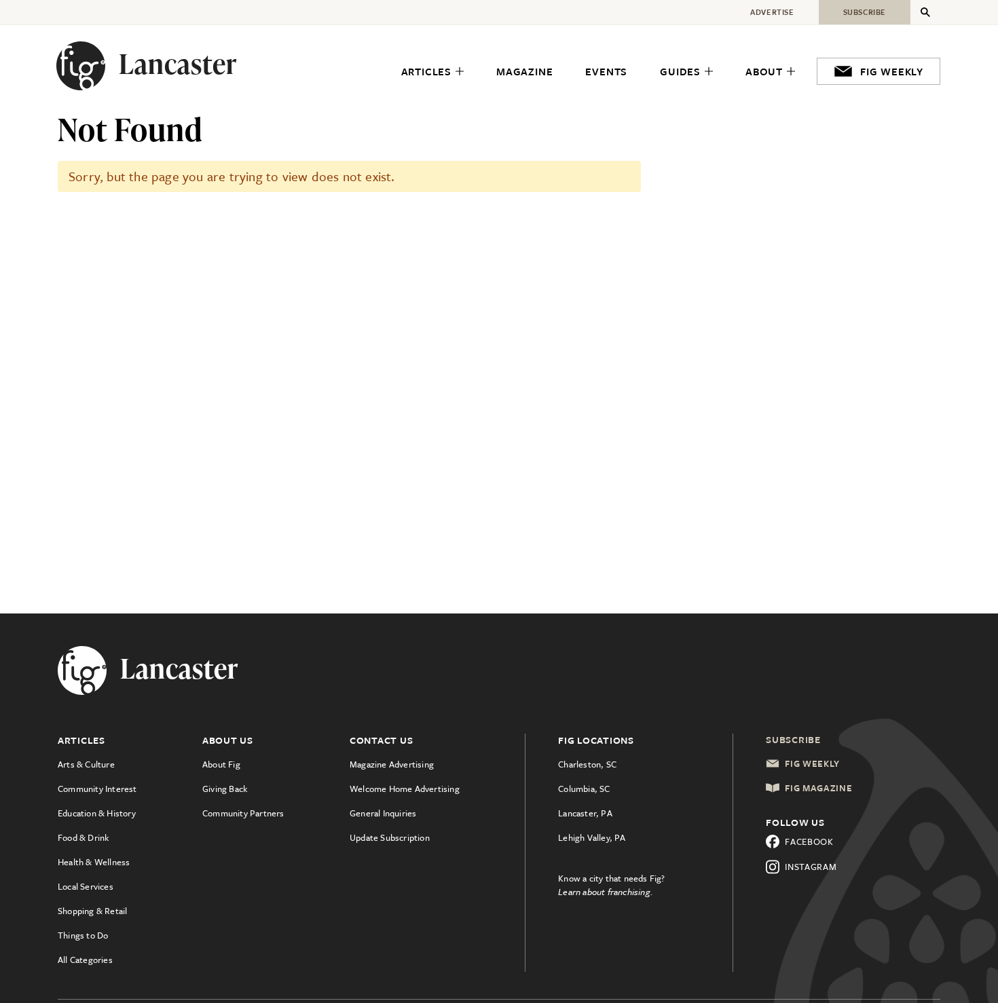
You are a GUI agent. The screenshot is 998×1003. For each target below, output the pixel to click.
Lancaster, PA (585, 813)
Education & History (97, 813)
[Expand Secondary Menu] (925, 12)
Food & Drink (83, 837)
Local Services (85, 886)
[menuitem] (432, 72)
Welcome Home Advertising (405, 788)
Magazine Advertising (392, 764)
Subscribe (793, 739)
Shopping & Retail (92, 910)
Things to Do (83, 935)
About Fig (221, 764)
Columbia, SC (584, 788)
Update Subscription (390, 837)
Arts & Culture (86, 764)
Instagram (810, 866)
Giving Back (224, 788)
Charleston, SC (587, 764)
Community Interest (97, 788)
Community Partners (243, 813)
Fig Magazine (818, 788)
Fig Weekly (812, 763)
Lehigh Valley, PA (591, 837)
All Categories (85, 959)
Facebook (809, 841)
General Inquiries (383, 813)
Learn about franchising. (605, 891)
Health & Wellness (94, 862)
